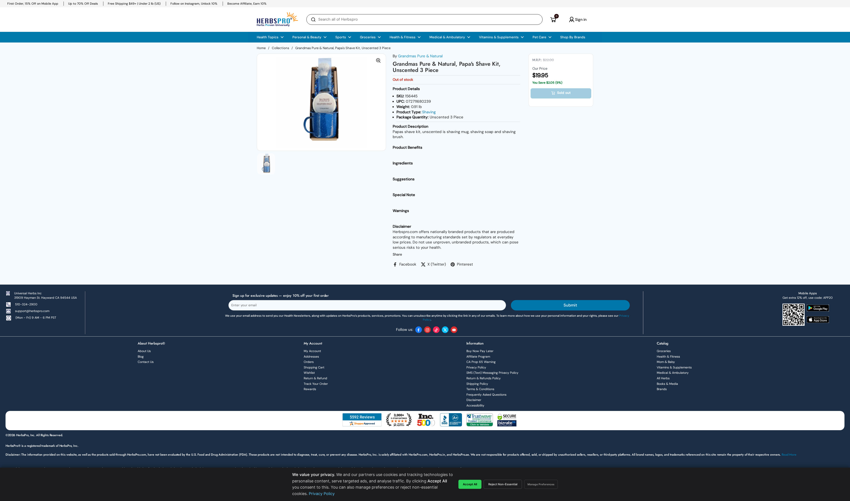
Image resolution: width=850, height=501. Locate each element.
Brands (662, 389)
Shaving (429, 112)
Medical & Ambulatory (673, 373)
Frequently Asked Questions (486, 395)
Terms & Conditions (480, 389)
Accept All (470, 484)
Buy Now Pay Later (479, 351)
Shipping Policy (477, 384)
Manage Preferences (540, 484)
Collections (280, 48)
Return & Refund (315, 378)
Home (261, 48)
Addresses (311, 356)
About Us (144, 351)
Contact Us (146, 362)
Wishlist (309, 373)
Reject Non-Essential (502, 484)
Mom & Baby (666, 362)
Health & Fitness (668, 356)
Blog (141, 356)
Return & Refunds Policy (483, 378)
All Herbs (663, 378)
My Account (312, 351)
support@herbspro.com (32, 311)
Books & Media (667, 384)
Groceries (664, 351)
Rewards (310, 389)
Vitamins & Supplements (674, 367)
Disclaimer (473, 400)
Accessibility (475, 405)
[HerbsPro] (277, 19)
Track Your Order (316, 384)
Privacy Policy (476, 367)
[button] (553, 19)
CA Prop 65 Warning (481, 362)
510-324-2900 (26, 304)
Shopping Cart (314, 367)
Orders (309, 362)
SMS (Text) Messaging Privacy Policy (492, 373)
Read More (789, 454)
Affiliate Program (478, 356)
